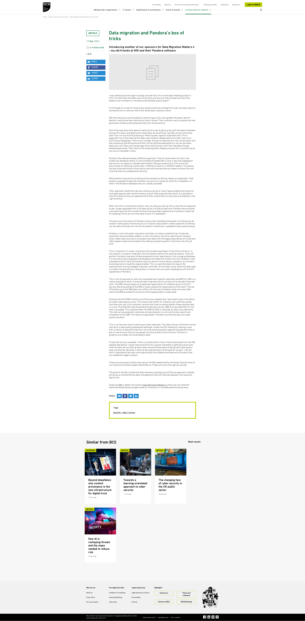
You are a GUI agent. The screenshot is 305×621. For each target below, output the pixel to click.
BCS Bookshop (186, 602)
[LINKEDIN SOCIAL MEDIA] (136, 396)
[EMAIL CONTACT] (119, 396)
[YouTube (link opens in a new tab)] (212, 617)
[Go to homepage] (47, 7)
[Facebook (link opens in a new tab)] (204, 617)
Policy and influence (187, 594)
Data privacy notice (149, 617)
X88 (120, 385)
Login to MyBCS (253, 5)
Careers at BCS (164, 602)
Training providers (210, 5)
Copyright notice (163, 617)
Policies (134, 602)
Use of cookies (175, 617)
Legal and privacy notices (140, 593)
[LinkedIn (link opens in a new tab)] (208, 617)
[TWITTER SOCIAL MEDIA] (130, 396)
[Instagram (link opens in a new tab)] (217, 617)
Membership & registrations (105, 10)
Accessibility (136, 597)
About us (167, 5)
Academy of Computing (117, 593)
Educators (236, 5)
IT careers (127, 10)
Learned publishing (115, 597)
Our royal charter (92, 602)
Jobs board (113, 602)
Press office (90, 597)
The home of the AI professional (187, 5)
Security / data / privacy (124, 413)
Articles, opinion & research (196, 10)
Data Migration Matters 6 (155, 385)
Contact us (164, 593)
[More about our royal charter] (210, 597)
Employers (225, 5)
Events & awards (173, 10)
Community (156, 5)
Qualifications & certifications (148, 10)
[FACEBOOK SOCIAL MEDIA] (124, 396)
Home (45, 17)
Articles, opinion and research (58, 17)
